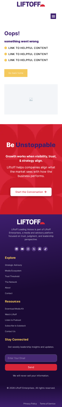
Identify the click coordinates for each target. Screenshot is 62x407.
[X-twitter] (34, 249)
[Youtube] (22, 249)
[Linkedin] (16, 249)
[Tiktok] (45, 249)
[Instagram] (28, 249)
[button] (53, 16)
